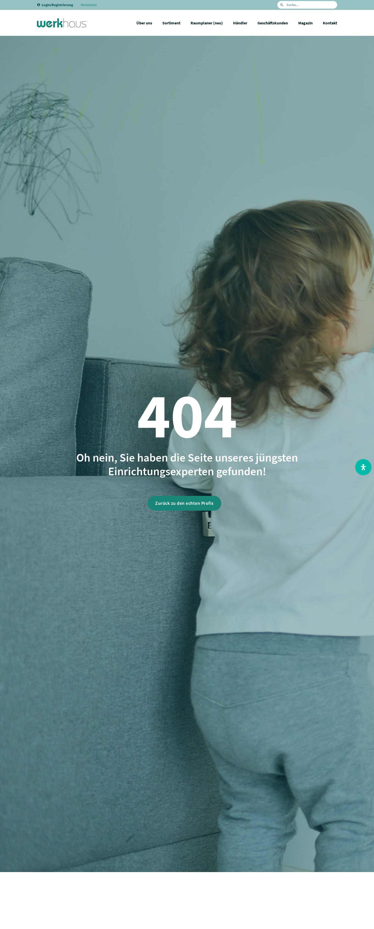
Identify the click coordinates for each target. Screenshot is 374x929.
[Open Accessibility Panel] (363, 467)
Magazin (305, 22)
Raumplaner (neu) (207, 22)
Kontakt (330, 22)
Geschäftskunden (272, 22)
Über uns (144, 22)
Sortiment (171, 22)
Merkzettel (89, 5)
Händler (240, 22)
